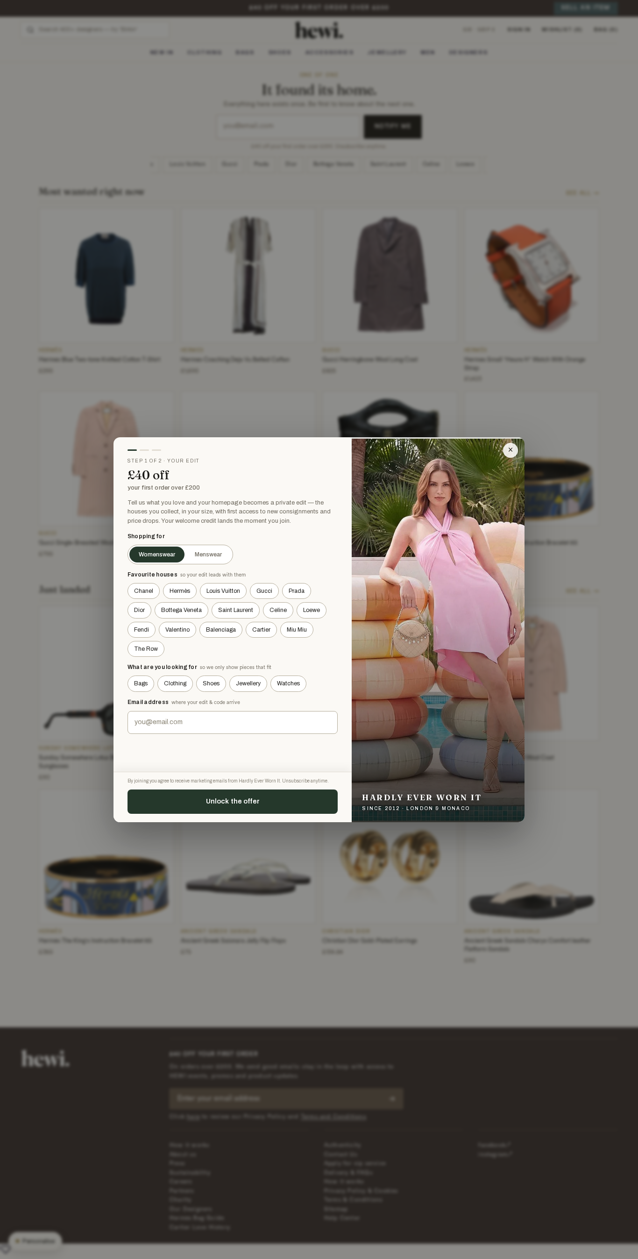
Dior (139, 610)
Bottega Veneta (181, 610)
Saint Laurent (235, 610)
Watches (288, 683)
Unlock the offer (233, 801)
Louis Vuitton (223, 591)
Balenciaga (221, 629)
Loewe (311, 610)
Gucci (264, 591)
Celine (278, 610)
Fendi (141, 629)
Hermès (180, 591)
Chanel (143, 591)
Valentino (177, 629)
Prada (297, 591)
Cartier (261, 629)
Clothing (175, 683)
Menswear (208, 554)
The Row (146, 649)
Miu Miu (297, 629)
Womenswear (157, 554)
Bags (141, 683)
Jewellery (248, 683)
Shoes (211, 683)
